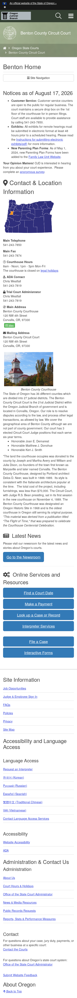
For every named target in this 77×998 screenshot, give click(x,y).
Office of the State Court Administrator (28, 894)
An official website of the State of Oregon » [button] (33, 3)
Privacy (8, 721)
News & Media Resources (20, 902)
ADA (6, 850)
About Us (9, 878)
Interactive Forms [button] (38, 652)
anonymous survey (32, 172)
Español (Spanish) (15, 794)
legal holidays (49, 270)
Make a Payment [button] (38, 603)
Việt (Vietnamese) (14, 810)
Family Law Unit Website (45, 157)
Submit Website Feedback (20, 975)
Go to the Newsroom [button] (23, 557)
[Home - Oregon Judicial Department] (4, 48)
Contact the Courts (15, 949)
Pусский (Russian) (15, 786)
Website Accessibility (16, 842)
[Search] (58, 16)
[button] (5, 6)
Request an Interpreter (18, 769)
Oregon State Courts (25, 48)
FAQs (6, 705)
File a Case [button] (38, 641)
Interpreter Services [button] (38, 626)
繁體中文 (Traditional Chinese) (23, 802)
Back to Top (14, 991)
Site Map (9, 729)
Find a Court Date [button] (38, 592)
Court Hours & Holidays (18, 886)
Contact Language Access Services (26, 818)
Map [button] (11, 325)
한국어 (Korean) (13, 777)
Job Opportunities (14, 688)
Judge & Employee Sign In (20, 696)
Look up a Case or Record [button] (38, 615)
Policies (8, 713)
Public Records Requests (19, 911)
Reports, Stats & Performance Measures (29, 919)
